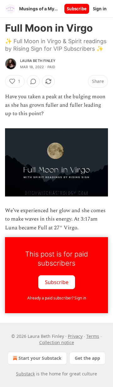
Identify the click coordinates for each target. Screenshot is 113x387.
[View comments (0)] (33, 81)
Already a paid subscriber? (56, 298)
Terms (92, 336)
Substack (25, 374)
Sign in (100, 9)
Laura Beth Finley (38, 61)
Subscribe (77, 9)
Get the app (87, 358)
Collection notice (56, 342)
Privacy (75, 336)
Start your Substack (40, 358)
